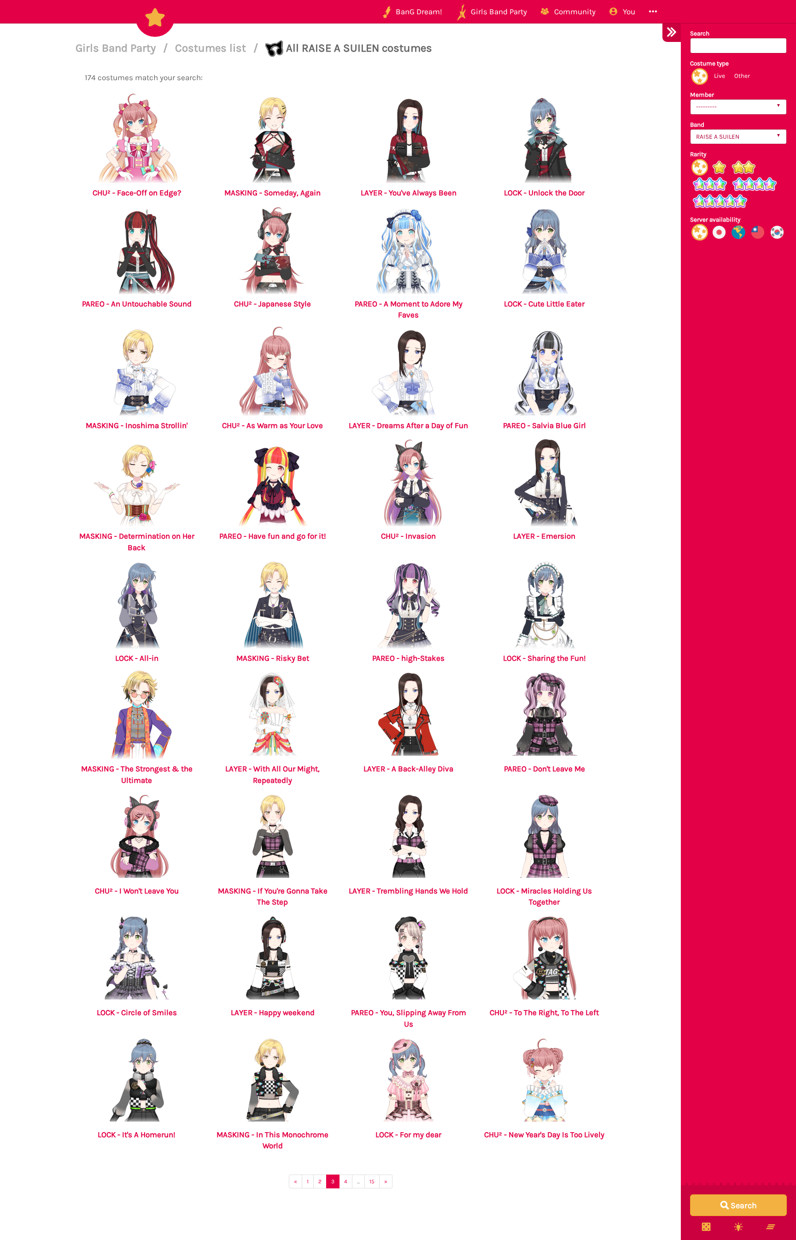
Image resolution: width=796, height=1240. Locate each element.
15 (372, 1181)
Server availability (715, 219)
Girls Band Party (117, 47)
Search (699, 33)
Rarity (698, 154)
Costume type (709, 63)
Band (697, 124)
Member (702, 94)
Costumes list (212, 47)
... (358, 1181)
